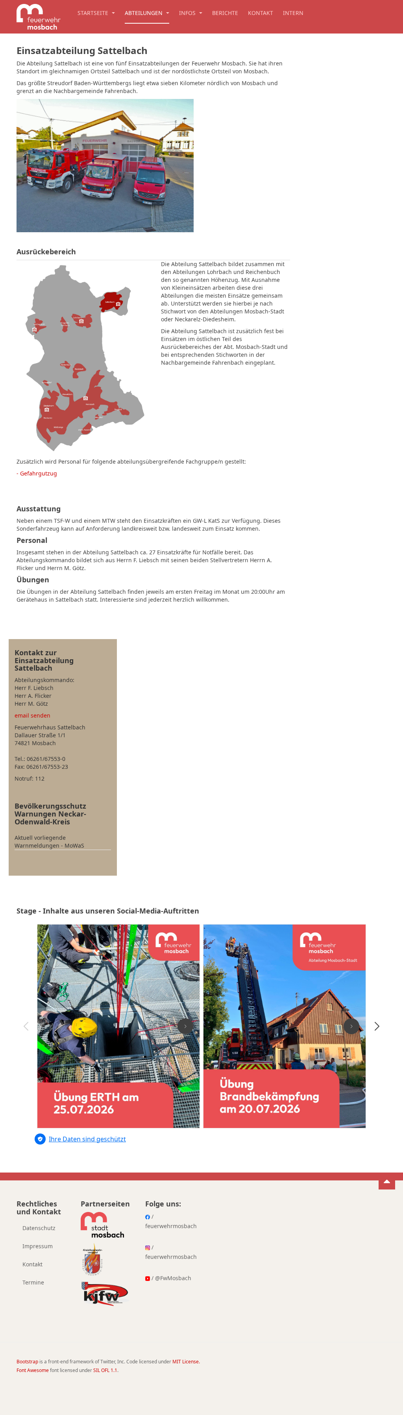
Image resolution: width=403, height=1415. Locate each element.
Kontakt (260, 13)
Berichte (225, 13)
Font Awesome (33, 1370)
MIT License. (186, 1361)
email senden (32, 715)
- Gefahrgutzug (37, 473)
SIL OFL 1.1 (105, 1370)
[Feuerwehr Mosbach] (39, 15)
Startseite (94, 13)
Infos (188, 13)
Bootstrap (27, 1361)
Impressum (37, 1246)
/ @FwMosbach (170, 1278)
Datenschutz (38, 1228)
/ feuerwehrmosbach (169, 1221)
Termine (33, 1282)
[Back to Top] (387, 1181)
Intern (293, 13)
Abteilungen (144, 13)
